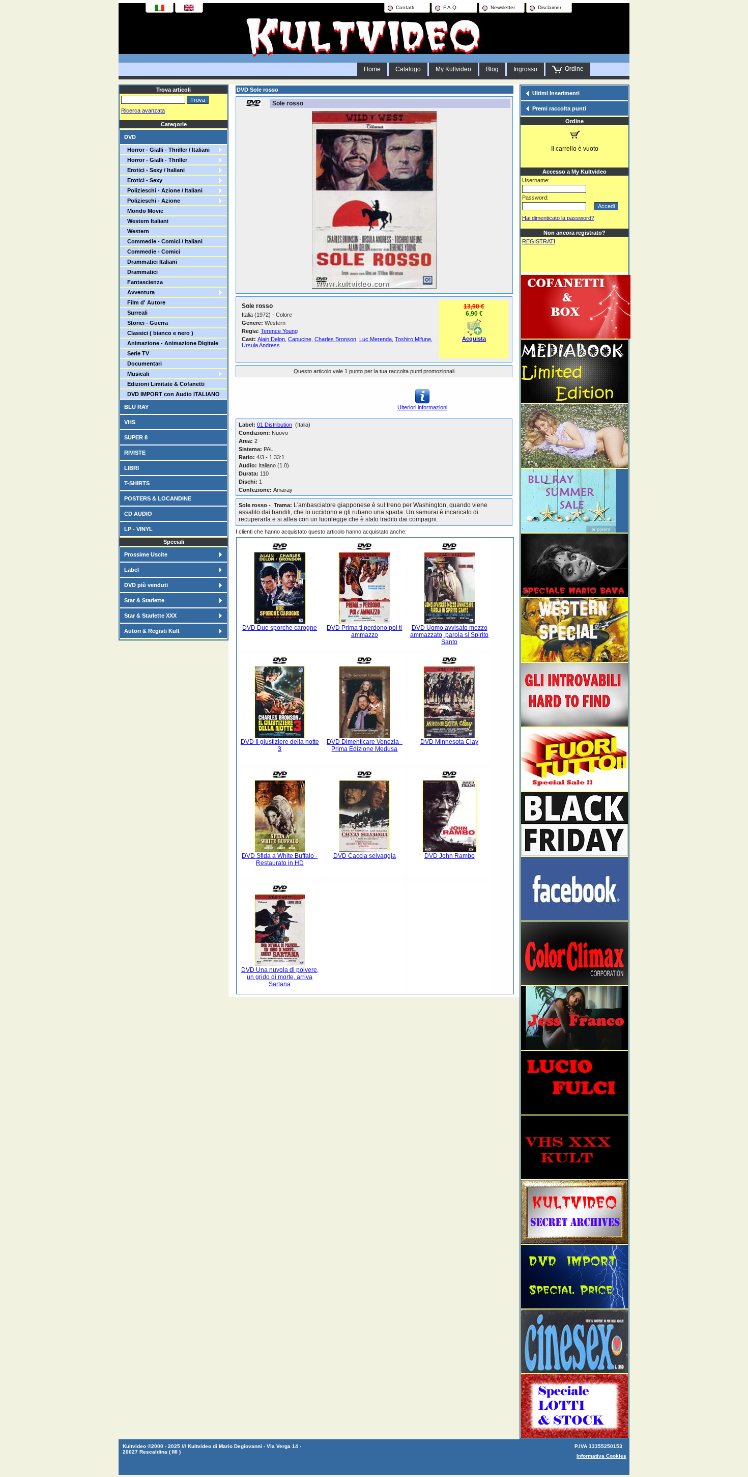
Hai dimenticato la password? (558, 218)
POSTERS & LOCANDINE (157, 498)
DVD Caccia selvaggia (364, 855)
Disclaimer (549, 7)
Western (136, 231)
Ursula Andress (261, 345)
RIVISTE (135, 453)
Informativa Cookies (601, 1456)
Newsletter (503, 7)
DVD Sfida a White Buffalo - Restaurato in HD (280, 859)
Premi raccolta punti (559, 108)
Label (131, 570)
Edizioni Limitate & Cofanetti (164, 384)
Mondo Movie (143, 211)
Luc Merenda (375, 339)
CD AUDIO (138, 514)
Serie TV (136, 353)
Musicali (136, 374)
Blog (492, 69)
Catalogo (408, 69)
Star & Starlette (144, 600)
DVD (130, 137)
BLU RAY (136, 407)
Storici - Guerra (146, 323)
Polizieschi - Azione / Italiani (163, 190)
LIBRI (131, 468)
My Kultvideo (453, 69)
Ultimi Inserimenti (556, 93)
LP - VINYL (138, 529)
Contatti (405, 7)
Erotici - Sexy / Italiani (154, 170)
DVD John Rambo (449, 855)
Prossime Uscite (145, 554)
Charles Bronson (335, 339)
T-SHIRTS (137, 483)
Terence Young (279, 331)
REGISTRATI (538, 241)
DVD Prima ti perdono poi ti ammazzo (364, 631)
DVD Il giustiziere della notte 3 (280, 745)
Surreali (136, 313)
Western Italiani (146, 221)
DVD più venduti (146, 585)
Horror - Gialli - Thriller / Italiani (167, 150)
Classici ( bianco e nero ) (158, 333)
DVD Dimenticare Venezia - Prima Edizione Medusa (364, 745)
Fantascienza (143, 282)
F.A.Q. (450, 7)
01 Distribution (274, 425)
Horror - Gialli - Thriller (155, 160)
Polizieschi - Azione (152, 201)
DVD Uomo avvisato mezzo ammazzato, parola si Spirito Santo (449, 635)
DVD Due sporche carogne (279, 627)
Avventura (139, 292)
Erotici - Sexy (143, 180)
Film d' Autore (144, 302)
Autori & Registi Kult (152, 631)
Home (372, 69)
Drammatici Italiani (150, 262)
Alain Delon (271, 339)
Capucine (299, 339)
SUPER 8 (136, 437)
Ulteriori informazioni (422, 407)
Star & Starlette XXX (150, 615)
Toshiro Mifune (413, 339)
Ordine (573, 68)
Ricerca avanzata (143, 110)
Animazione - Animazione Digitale (171, 343)
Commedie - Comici (152, 251)
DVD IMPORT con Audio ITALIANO (172, 394)
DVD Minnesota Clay (449, 741)
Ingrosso (525, 69)
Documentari (143, 363)
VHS (129, 422)
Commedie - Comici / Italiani (163, 241)
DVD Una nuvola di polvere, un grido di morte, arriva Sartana (280, 977)
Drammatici (141, 272)
